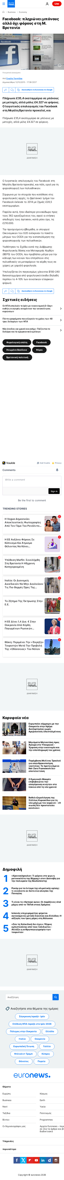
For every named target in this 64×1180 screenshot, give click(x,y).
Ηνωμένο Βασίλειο (16, 349)
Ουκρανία (40, 1039)
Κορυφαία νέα (15, 717)
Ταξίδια (6, 1113)
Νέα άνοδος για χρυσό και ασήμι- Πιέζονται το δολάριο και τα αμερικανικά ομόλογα (26, 330)
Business (12, 12)
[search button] (56, 997)
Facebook (41, 342)
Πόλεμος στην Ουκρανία (23, 1031)
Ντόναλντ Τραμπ (23, 1054)
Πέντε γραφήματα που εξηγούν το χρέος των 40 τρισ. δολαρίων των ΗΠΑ (27, 320)
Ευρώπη (6, 1093)
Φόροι (39, 349)
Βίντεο (5, 1119)
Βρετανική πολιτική (17, 357)
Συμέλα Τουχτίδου (14, 78)
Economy (23, 12)
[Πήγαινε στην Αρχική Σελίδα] (11, 3)
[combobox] (32, 997)
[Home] (3, 12)
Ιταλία (22, 1039)
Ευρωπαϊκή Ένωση (23, 1046)
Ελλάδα (50, 1031)
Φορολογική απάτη (16, 342)
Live (57, 3)
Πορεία (41, 1061)
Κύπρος (46, 1054)
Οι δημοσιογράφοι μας (14, 1126)
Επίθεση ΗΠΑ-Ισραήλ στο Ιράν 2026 (32, 1024)
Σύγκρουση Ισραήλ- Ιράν (32, 1016)
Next (4, 1106)
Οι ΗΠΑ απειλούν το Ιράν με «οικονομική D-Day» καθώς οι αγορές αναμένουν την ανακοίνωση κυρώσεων (27, 308)
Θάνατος (24, 1061)
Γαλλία (47, 1046)
